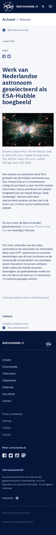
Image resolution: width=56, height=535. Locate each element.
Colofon (6, 400)
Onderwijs (7, 387)
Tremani (30, 522)
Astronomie (13, 343)
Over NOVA (8, 394)
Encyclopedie (9, 366)
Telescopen (9, 373)
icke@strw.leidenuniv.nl (15, 323)
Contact (6, 434)
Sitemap (6, 420)
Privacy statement (12, 414)
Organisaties (9, 380)
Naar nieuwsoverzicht (18, 30)
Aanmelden (7, 498)
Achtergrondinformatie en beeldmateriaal (25, 297)
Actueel (6, 359)
